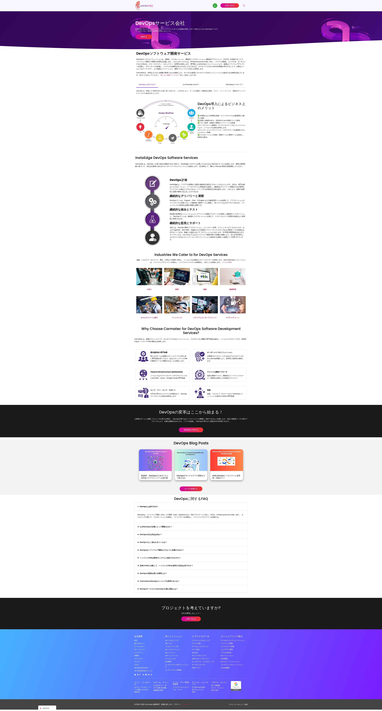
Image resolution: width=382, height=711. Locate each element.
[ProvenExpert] (146, 674)
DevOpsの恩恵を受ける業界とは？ (153, 573)
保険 (205, 289)
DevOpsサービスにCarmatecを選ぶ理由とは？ (159, 589)
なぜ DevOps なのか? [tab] (191, 84)
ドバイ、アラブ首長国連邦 (181, 683)
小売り (149, 289)
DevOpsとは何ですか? (149, 506)
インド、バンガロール (142, 683)
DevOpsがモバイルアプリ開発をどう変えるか (191, 476)
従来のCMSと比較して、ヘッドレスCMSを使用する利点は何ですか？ (166, 565)
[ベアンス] (149, 674)
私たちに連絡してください (170, 75)
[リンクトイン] (143, 674)
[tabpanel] (191, 92)
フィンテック (177, 317)
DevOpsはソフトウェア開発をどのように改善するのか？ (162, 550)
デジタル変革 (227, 262)
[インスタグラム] (151, 674)
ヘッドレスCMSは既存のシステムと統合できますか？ (160, 558)
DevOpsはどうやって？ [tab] (234, 84)
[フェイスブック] (139, 674)
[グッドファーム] (137, 674)
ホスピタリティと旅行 (149, 317)
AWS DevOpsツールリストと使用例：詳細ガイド (226, 476)
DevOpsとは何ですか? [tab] (147, 84)
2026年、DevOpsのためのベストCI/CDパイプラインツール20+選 (155, 476)
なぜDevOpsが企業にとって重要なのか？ (156, 527)
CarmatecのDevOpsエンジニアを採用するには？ (159, 581)
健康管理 (232, 289)
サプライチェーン (233, 317)
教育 (177, 289)
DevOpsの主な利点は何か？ (151, 534)
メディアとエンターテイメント (205, 317)
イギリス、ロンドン (219, 682)
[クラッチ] (135, 674)
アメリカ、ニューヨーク (200, 683)
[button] (191, 506)
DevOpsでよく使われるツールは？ (153, 542)
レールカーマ (185, 704)
